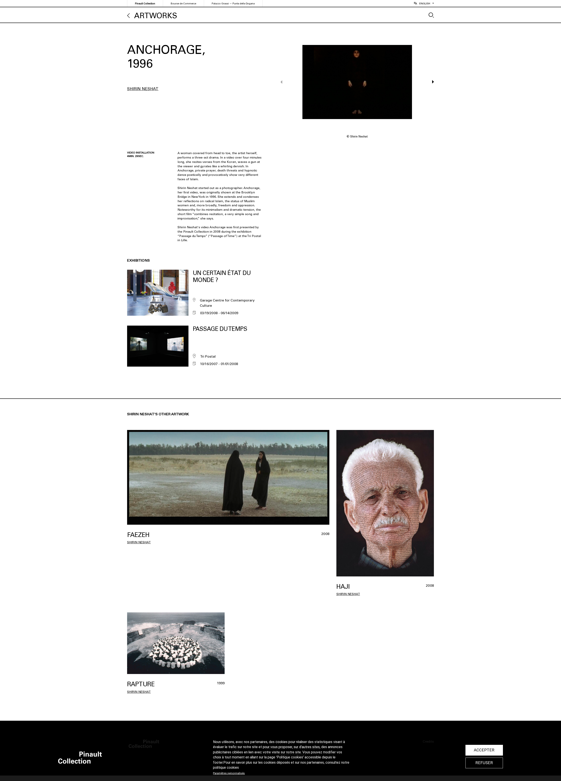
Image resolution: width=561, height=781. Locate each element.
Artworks (155, 15)
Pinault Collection (145, 3)
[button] (431, 82)
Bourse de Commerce (183, 3)
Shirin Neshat (142, 88)
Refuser (484, 762)
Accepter (484, 750)
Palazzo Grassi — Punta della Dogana (233, 3)
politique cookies (226, 768)
